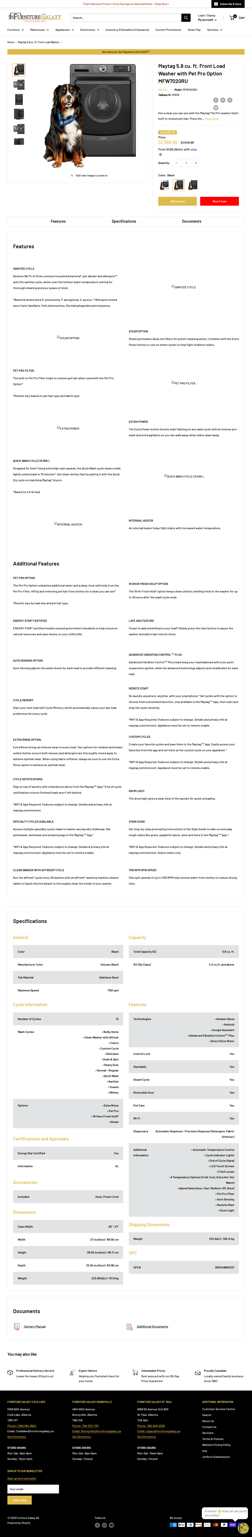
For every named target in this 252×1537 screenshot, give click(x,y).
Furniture (13, 29)
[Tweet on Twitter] (229, 100)
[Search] (186, 18)
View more (212, 118)
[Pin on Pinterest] (222, 100)
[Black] (178, 185)
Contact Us (209, 1427)
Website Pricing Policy (216, 1444)
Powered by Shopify (18, 1522)
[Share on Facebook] (215, 100)
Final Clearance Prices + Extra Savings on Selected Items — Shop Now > (126, 4)
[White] (164, 185)
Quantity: (164, 163)
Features (58, 221)
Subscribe (19, 1500)
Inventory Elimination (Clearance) (127, 29)
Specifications (124, 221)
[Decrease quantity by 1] (176, 163)
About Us (208, 1421)
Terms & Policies (213, 1439)
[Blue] (193, 185)
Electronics (87, 29)
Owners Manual (34, 1326)
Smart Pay (194, 29)
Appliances (62, 29)
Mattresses (37, 29)
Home (10, 42)
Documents (191, 221)
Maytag (163, 89)
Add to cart (177, 201)
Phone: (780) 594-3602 (21, 1425)
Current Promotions (168, 29)
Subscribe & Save (230, 4)
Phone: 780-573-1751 (85, 1425)
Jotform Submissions (216, 1456)
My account (206, 19)
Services (212, 29)
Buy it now (219, 201)
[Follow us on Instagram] (104, 1525)
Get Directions (16, 1436)
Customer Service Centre (218, 1409)
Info (204, 1451)
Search (206, 1415)
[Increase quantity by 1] (196, 163)
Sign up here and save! (22, 1478)
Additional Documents (152, 1326)
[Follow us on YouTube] (111, 1525)
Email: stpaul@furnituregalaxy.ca (158, 1431)
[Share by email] (215, 107)
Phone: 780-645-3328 (151, 1425)
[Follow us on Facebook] (97, 1525)
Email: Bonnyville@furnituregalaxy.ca (96, 1431)
